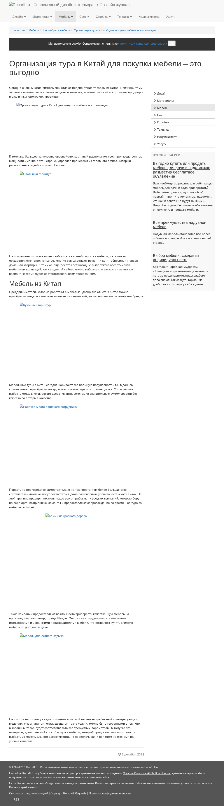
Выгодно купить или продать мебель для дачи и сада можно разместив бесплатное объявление (181, 170)
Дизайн (161, 93)
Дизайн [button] (18, 16)
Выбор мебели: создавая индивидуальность (176, 257)
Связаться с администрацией (28, 793)
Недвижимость (148, 16)
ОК (172, 43)
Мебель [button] (65, 16)
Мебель (162, 107)
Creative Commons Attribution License (146, 773)
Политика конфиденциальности (110, 793)
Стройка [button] (102, 16)
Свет (160, 115)
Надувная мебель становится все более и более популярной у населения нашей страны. (182, 238)
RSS (16, 799)
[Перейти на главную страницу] (69, 5)
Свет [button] (83, 16)
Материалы (165, 100)
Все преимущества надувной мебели (179, 224)
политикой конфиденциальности (143, 43)
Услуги (170, 16)
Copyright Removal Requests (68, 793)
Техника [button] (123, 16)
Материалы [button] (41, 16)
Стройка (162, 122)
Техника (162, 129)
